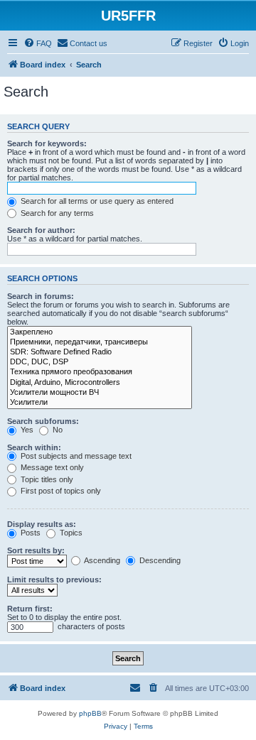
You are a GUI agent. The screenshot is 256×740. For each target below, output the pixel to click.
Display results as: (41, 524)
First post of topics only (59, 490)
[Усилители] (100, 403)
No (56, 429)
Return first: (30, 608)
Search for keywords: (47, 143)
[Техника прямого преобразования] (100, 372)
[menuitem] (37, 43)
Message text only (51, 467)
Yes (25, 429)
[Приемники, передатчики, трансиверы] (100, 342)
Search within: (34, 447)
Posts (29, 532)
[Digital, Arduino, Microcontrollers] (100, 383)
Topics (70, 532)
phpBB (90, 713)
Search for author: (41, 230)
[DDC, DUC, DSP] (100, 362)
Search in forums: (40, 296)
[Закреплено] (100, 332)
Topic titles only (45, 479)
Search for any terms (56, 213)
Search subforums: (43, 421)
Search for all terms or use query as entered (96, 201)
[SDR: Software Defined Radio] (100, 352)
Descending (159, 560)
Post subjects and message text (75, 456)
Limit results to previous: (54, 579)
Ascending (101, 560)
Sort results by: (36, 550)
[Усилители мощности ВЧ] (100, 393)
